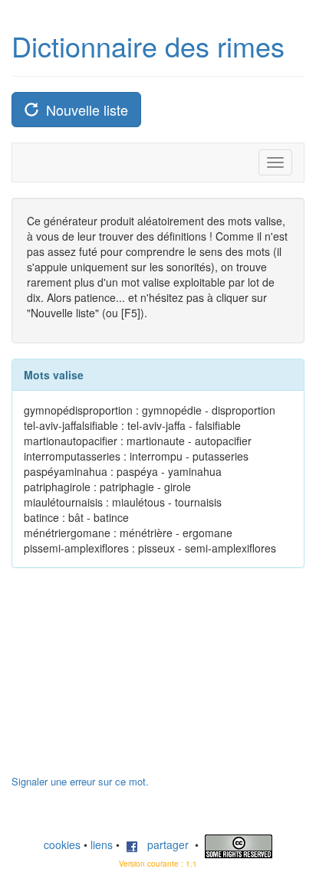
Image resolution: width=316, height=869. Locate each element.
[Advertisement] (127, 679)
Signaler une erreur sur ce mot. (80, 781)
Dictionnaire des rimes (148, 45)
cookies (62, 844)
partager (163, 844)
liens (102, 844)
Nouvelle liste (83, 110)
